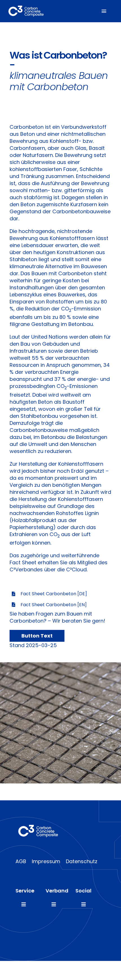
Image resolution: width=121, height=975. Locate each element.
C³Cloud (76, 569)
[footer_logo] (38, 827)
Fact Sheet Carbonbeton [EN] (54, 604)
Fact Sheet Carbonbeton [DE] (54, 593)
